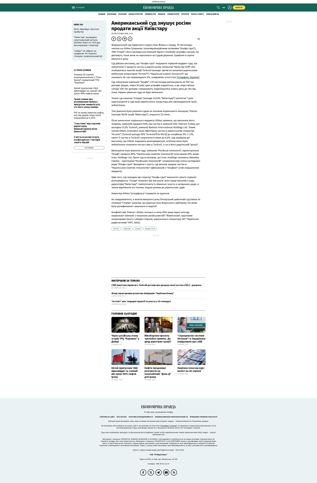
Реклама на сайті (107, 417)
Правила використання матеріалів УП (171, 417)
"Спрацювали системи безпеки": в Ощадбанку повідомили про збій (191, 338)
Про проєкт (122, 417)
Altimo (138, 229)
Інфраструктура (136, 14)
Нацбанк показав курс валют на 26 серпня (190, 369)
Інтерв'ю (185, 14)
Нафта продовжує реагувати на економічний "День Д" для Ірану (158, 372)
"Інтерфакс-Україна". (188, 77)
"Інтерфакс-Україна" (168, 426)
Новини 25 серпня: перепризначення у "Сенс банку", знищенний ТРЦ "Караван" (88, 78)
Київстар (127, 229)
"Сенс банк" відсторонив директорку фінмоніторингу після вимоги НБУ (87, 127)
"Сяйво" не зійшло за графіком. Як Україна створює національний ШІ (88, 54)
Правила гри (150, 14)
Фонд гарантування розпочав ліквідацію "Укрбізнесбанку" (142, 293)
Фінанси (161, 14)
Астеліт (116, 229)
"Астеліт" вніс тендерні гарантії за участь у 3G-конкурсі (141, 301)
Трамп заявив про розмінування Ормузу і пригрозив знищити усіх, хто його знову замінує (87, 103)
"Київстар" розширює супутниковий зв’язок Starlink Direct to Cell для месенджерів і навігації (87, 41)
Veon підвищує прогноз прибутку (86, 30)
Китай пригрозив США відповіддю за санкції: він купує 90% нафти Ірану (124, 372)
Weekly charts (197, 14)
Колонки (122, 14)
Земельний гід (212, 14)
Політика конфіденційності (141, 417)
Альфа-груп (150, 229)
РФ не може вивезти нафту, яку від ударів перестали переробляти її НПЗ (89, 115)
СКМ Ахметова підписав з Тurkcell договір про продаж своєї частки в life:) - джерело (156, 285)
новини (101, 14)
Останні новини (82, 70)
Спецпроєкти (173, 14)
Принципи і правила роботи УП (203, 417)
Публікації (111, 14)
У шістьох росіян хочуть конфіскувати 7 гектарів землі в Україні (87, 140)
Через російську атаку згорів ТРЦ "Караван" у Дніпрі (125, 338)
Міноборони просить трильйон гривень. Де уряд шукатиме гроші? (158, 338)
